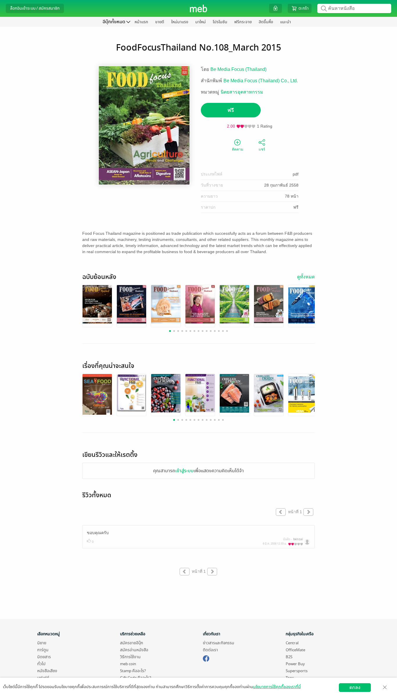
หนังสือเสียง (47, 671)
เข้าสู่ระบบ (184, 470)
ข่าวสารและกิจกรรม (218, 643)
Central (292, 643)
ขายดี (159, 22)
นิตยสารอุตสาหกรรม (242, 92)
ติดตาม (237, 149)
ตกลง (354, 687)
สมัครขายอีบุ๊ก (131, 643)
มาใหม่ (200, 22)
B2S (289, 657)
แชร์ (262, 149)
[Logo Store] (198, 8)
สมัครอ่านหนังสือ (134, 650)
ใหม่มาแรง (179, 22)
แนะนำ (285, 22)
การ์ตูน (43, 650)
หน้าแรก (141, 22)
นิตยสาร (44, 657)
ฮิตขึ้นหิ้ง (266, 22)
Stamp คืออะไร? (133, 671)
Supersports (296, 671)
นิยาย (41, 643)
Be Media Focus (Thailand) (238, 69)
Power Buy (295, 664)
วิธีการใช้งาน (130, 657)
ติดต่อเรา (210, 650)
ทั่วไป (41, 664)
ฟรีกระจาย (243, 22)
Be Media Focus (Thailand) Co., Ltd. (260, 80)
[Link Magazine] (97, 304)
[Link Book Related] (97, 394)
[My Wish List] (275, 8)
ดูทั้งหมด (306, 276)
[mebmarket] (206, 657)
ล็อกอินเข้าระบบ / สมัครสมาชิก (35, 8)
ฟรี (231, 110)
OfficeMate (295, 650)
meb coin (128, 664)
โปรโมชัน (220, 22)
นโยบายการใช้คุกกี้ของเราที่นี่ (277, 687)
